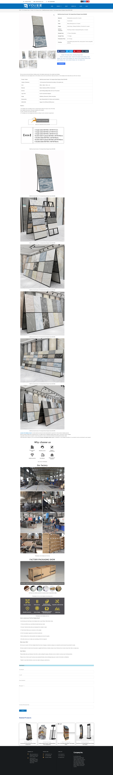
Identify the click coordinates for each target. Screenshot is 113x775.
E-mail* (20, 675)
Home (52, 6)
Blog (87, 6)
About (66, 6)
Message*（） (22, 685)
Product (58, 6)
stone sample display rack (71, 59)
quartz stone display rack (68, 58)
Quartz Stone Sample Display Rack (82, 58)
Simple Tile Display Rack (36, 10)
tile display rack (81, 59)
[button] (54, 15)
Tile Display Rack (26, 10)
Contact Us (73, 6)
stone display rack (61, 59)
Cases (81, 6)
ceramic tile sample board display (79, 56)
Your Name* (21, 669)
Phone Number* (22, 680)
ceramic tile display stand (65, 56)
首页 (20, 10)
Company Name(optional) (24, 704)
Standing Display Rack (78, 54)
